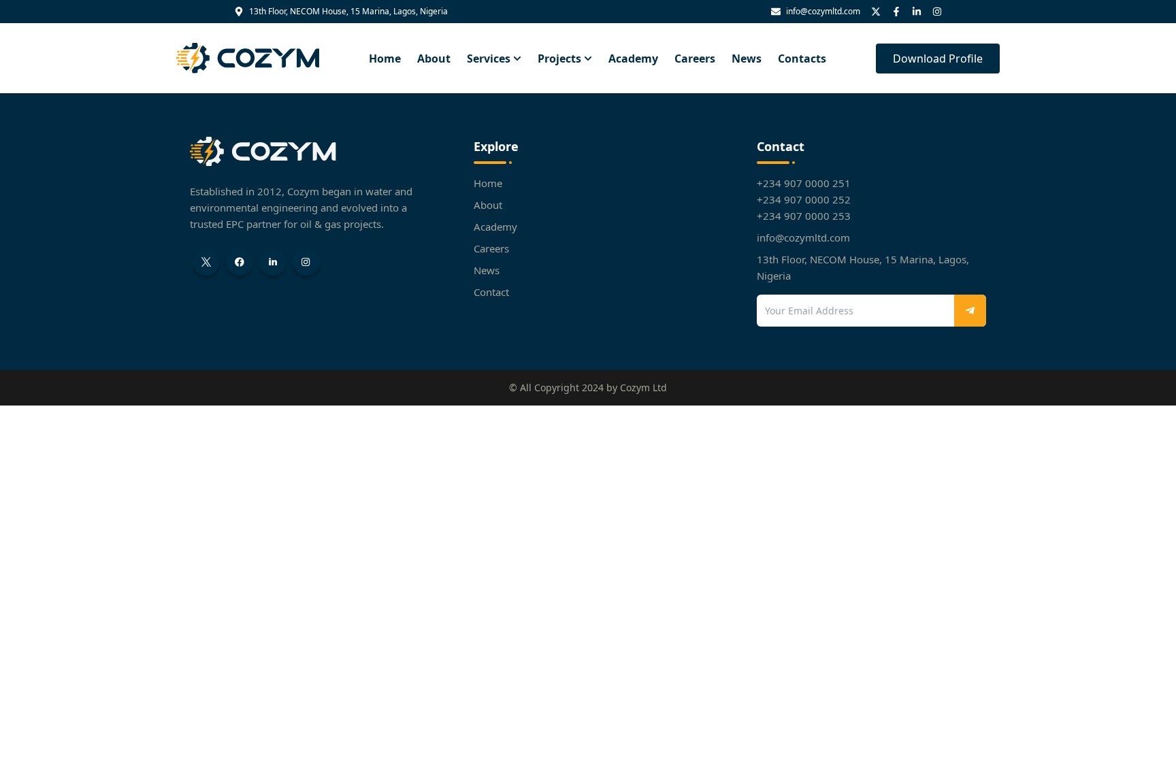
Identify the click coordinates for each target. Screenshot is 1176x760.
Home (385, 58)
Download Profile (938, 58)
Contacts (802, 58)
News (747, 58)
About (434, 58)
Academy (633, 58)
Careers (694, 58)
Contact (491, 292)
